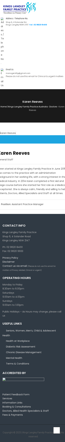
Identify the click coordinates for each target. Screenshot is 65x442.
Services (7, 398)
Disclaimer (8, 261)
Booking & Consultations (16, 406)
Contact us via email (14, 266)
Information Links (12, 402)
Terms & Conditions (17, 363)
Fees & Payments (12, 414)
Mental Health (14, 358)
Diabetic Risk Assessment (20, 346)
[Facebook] (1, 434)
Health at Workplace (18, 341)
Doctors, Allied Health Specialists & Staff (25, 410)
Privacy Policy (10, 257)
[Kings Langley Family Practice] (19, 8)
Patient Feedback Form (16, 394)
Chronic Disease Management (24, 352)
